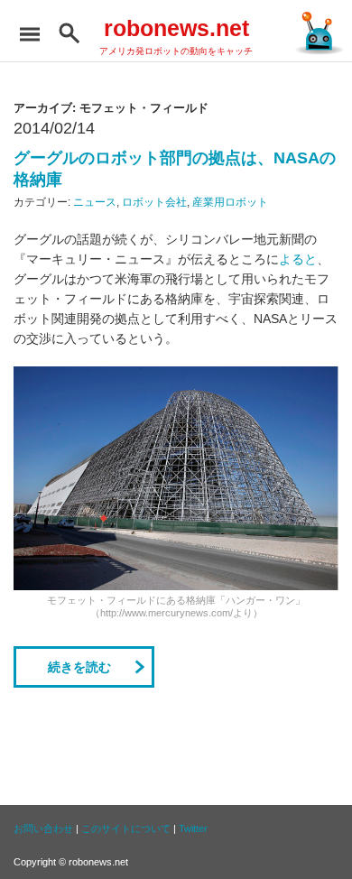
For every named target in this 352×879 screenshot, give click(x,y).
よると (298, 259)
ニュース (94, 202)
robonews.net (176, 28)
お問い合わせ (43, 828)
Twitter (193, 828)
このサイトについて (126, 828)
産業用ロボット (230, 202)
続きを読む (79, 667)
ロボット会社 (154, 202)
